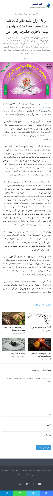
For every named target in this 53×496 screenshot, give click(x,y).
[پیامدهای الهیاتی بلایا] (13, 344)
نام (49, 414)
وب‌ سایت (47, 435)
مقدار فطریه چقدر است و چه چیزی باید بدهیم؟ (14, 329)
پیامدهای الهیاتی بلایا (17, 353)
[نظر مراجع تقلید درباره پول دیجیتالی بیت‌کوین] (39, 344)
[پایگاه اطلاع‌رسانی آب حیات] (40, 5)
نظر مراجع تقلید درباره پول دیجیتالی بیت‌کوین (41, 355)
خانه (34, 14)
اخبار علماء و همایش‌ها (23, 14)
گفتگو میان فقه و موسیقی (41, 327)
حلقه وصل (44, 107)
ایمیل (48, 424)
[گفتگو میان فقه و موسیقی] (39, 318)
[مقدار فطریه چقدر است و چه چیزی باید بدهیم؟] (13, 318)
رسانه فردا (21, 474)
